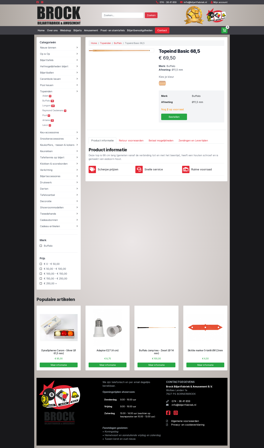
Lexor (46, 125)
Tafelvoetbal (47, 194)
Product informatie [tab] (102, 140)
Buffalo (47, 100)
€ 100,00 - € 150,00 (55, 273)
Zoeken (151, 15)
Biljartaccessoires (50, 176)
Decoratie (45, 201)
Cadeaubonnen (49, 219)
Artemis (47, 120)
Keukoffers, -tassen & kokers (57, 144)
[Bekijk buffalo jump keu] (156, 328)
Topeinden (46, 91)
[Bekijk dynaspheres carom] (59, 328)
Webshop (65, 30)
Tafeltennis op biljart (52, 157)
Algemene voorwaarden (185, 421)
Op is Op (45, 53)
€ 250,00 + (50, 283)
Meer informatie (59, 365)
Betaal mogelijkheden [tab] (161, 140)
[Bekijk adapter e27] (108, 328)
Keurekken (46, 151)
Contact (162, 30)
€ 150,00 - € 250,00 (55, 278)
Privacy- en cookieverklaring (187, 424)
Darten (44, 188)
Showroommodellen (52, 207)
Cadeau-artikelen (50, 226)
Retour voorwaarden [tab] (131, 140)
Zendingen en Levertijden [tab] (193, 140)
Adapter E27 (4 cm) (108, 350)
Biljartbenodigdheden (139, 30)
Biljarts (77, 30)
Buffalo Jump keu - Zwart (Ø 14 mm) (156, 352)
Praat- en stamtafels (113, 30)
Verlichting (46, 169)
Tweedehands (48, 213)
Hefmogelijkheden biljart (54, 66)
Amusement (91, 30)
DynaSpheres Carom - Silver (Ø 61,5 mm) (58, 352)
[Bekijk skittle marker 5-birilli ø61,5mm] (205, 328)
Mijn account (220, 2)
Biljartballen (47, 72)
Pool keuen (46, 85)
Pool (46, 115)
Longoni (48, 105)
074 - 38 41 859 (168, 2)
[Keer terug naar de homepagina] (59, 14)
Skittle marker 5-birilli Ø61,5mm (205, 350)
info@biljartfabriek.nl (195, 2)
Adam (46, 95)
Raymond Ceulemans (54, 110)
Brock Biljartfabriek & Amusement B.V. (189, 386)
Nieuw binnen (48, 47)
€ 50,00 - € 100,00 (55, 268)
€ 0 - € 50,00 (52, 263)
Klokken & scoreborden (54, 163)
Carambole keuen (50, 78)
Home (41, 30)
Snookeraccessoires (52, 138)
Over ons (52, 30)
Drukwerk (46, 182)
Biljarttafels (46, 60)
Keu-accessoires (49, 132)
